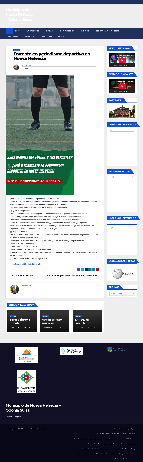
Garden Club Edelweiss (128, 444)
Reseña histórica (111, 454)
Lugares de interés (118, 449)
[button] (136, 34)
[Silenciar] (129, 65)
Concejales (121, 439)
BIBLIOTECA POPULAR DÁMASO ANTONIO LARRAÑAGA (116, 434)
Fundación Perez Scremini (110, 444)
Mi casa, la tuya (130, 449)
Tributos (125, 459)
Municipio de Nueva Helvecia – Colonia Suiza (19, 14)
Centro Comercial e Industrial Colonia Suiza (88, 439)
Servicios (29, 37)
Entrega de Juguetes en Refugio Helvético (86, 323)
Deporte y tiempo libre (107, 31)
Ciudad (49, 31)
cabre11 (28, 65)
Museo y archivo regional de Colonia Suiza (91, 454)
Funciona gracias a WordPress (16, 429)
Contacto (46, 37)
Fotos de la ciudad (94, 444)
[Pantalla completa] (132, 65)
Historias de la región (87, 449)
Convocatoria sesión (22, 275)
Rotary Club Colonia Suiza (127, 454)
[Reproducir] (112, 65)
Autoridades (32, 31)
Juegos (60, 37)
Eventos (85, 31)
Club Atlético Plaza (109, 439)
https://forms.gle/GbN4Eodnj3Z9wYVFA (25, 264)
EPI (127, 439)
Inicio (18, 31)
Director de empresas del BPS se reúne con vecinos (72, 275)
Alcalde (121, 429)
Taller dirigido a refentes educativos (20, 323)
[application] (122, 60)
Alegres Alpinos (131, 429)
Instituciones (67, 31)
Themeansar (43, 429)
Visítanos (13, 37)
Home (116, 429)
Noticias (16, 50)
